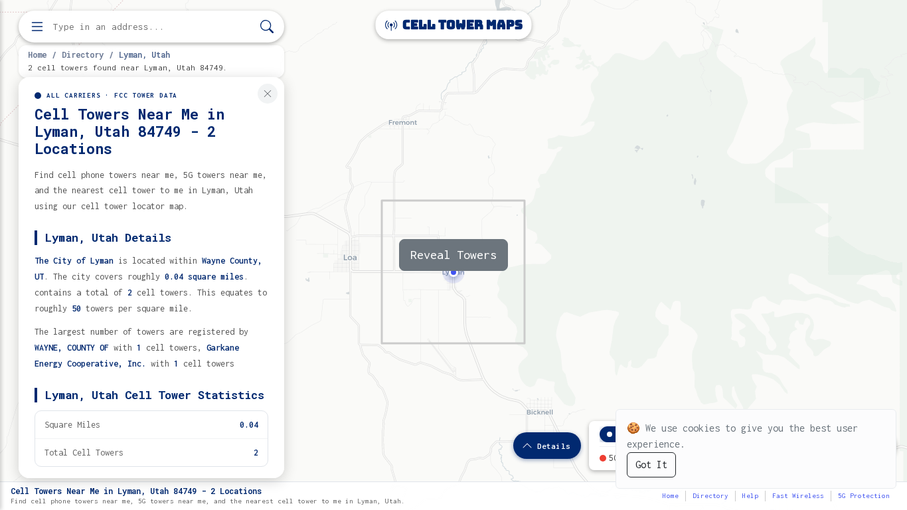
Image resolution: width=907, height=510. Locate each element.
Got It (651, 464)
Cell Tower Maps (461, 25)
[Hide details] (268, 94)
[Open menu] (37, 26)
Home (37, 54)
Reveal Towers (453, 255)
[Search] (267, 27)
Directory (83, 54)
